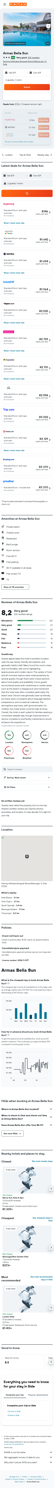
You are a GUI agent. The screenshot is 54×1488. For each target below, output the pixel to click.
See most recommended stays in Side (41, 1278)
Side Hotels (19, 1482)
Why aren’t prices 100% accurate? (20, 1462)
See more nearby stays (42, 1161)
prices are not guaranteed (13, 1444)
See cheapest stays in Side (43, 1219)
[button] (5, 4)
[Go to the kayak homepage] (18, 4)
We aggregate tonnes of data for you (22, 1457)
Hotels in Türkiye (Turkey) (14, 1479)
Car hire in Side (14, 1411)
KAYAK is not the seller (15, 1452)
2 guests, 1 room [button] (13, 79)
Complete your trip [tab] (15, 1395)
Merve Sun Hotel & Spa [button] (13, 1197)
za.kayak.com (14, 1477)
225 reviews (33, 57)
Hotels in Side (13, 1415)
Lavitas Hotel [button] (8, 1316)
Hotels (24, 1477)
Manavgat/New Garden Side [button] (15, 1256)
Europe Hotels (36, 1477)
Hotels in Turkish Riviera (37, 1479)
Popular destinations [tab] (38, 1395)
